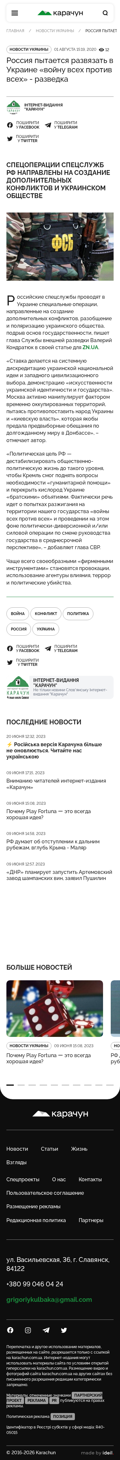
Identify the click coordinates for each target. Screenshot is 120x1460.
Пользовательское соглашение (45, 1193)
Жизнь (79, 1149)
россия (19, 629)
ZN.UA (90, 347)
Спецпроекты (22, 1179)
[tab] (10, 1085)
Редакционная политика (36, 1220)
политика (78, 614)
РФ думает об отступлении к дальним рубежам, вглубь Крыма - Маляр (53, 845)
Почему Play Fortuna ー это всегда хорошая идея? (48, 814)
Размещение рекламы (33, 1206)
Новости (17, 1149)
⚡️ (54, 750)
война (18, 614)
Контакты (90, 1179)
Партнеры (91, 1220)
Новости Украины (55, 31)
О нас (59, 1179)
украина (46, 629)
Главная (15, 31)
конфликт (46, 614)
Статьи (49, 1149)
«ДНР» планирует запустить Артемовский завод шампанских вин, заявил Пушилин (59, 875)
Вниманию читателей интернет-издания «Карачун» (56, 784)
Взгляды (16, 1162)
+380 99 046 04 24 (34, 1284)
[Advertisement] (60, 918)
